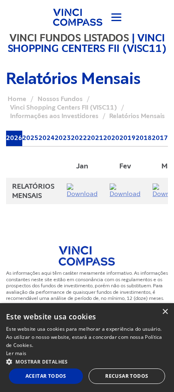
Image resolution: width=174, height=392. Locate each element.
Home (17, 99)
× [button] (165, 312)
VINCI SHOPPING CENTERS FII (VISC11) (87, 43)
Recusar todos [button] (126, 376)
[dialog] (87, 347)
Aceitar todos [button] (45, 376)
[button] (87, 361)
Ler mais (16, 353)
